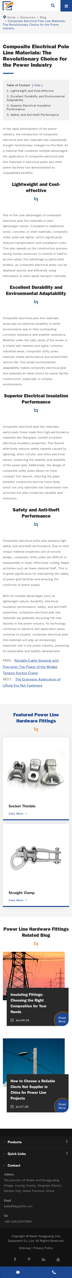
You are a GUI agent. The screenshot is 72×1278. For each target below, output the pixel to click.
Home (11, 17)
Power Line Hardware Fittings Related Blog (36, 932)
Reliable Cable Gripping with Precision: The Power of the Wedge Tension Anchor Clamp (31, 667)
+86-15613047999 (17, 1221)
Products (15, 1142)
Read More (62, 1019)
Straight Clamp (22, 892)
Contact (14, 1165)
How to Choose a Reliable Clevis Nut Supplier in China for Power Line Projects (33, 1089)
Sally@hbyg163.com (18, 1206)
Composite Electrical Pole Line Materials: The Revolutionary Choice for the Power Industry (34, 24)
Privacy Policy (43, 1248)
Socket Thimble (22, 806)
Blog (43, 17)
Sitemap (25, 1248)
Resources (27, 17)
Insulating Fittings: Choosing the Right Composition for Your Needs (28, 1003)
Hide (37, 85)
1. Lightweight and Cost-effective (30, 91)
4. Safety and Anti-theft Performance (33, 115)
